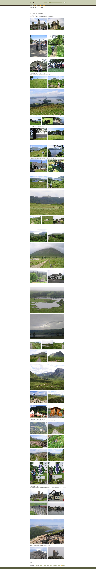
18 (61, 565)
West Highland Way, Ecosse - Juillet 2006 (41, 5)
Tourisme (56, 2)
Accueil (45, 2)
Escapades (60, 2)
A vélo (52, 2)
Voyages (33, 2)
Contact (64, 2)
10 (48, 565)
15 (56, 565)
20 (64, 565)
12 (51, 565)
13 (53, 565)
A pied (49, 2)
